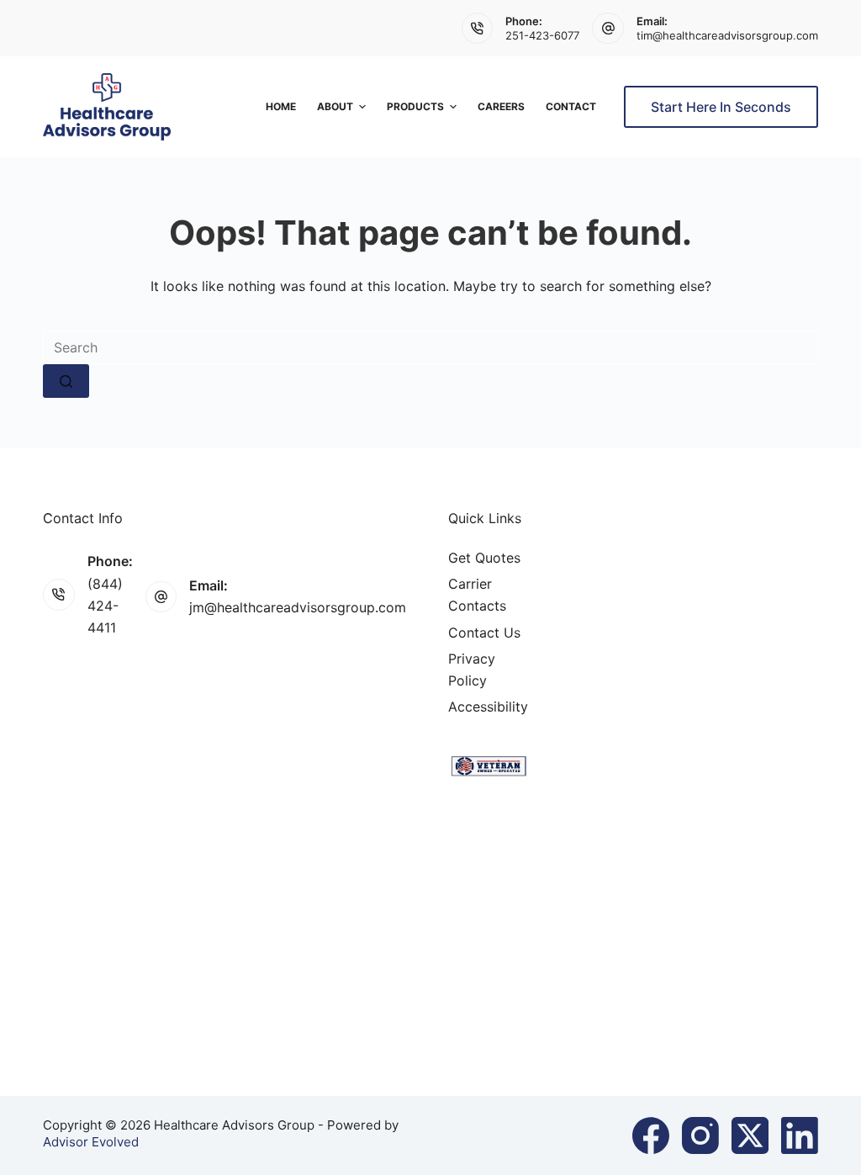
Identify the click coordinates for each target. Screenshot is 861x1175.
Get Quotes (484, 557)
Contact (571, 106)
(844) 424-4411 (105, 606)
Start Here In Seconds (721, 106)
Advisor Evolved (91, 1142)
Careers (501, 106)
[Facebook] (650, 1135)
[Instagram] (700, 1135)
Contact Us (484, 632)
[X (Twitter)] (750, 1135)
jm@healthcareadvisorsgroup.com (297, 607)
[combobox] (430, 347)
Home (281, 106)
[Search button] (66, 381)
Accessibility (488, 706)
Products (415, 106)
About (335, 106)
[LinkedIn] (799, 1135)
